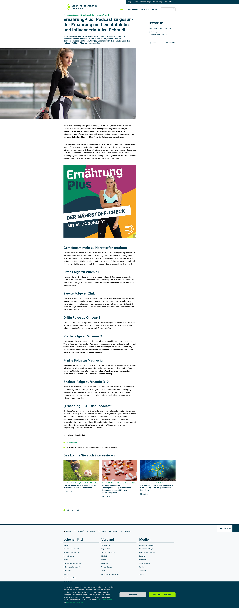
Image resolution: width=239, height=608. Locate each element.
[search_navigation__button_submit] (174, 9)
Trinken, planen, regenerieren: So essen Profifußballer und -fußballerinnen (79, 486)
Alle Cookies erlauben (162, 595)
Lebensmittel (132, 9)
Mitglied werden (133, 2)
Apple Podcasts (71, 443)
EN (175, 2)
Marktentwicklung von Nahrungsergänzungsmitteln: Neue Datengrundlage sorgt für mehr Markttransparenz (116, 489)
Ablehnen (133, 595)
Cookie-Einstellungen (104, 600)
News (122, 9)
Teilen (154, 43)
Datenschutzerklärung (74, 602)
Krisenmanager (158, 2)
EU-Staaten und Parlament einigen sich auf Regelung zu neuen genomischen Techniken (156, 487)
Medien (154, 9)
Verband (144, 9)
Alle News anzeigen (74, 510)
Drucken (172, 42)
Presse (167, 2)
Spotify (68, 438)
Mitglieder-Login (145, 2)
